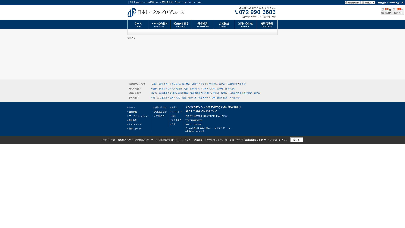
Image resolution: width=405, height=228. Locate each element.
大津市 (154, 84)
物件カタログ (135, 128)
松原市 (243, 84)
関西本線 (206, 93)
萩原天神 (202, 97)
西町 (204, 88)
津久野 (212, 97)
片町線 (216, 93)
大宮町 (212, 88)
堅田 (172, 97)
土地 (173, 116)
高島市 (195, 84)
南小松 (162, 88)
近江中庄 (192, 97)
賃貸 (173, 124)
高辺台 (179, 88)
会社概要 (133, 112)
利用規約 (133, 120)
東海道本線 (195, 93)
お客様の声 (159, 116)
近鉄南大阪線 (235, 93)
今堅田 (154, 88)
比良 (178, 97)
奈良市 (222, 84)
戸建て (174, 107)
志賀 (184, 97)
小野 (153, 97)
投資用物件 (176, 120)
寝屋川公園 (222, 97)
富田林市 (186, 84)
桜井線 (224, 93)
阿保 (186, 88)
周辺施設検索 (160, 112)
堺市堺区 (213, 84)
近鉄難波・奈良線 (252, 93)
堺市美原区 (164, 84)
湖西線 (154, 93)
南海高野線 (183, 93)
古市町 (220, 88)
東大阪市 (176, 84)
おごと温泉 (162, 97)
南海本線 (163, 93)
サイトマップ (135, 124)
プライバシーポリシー (139, 116)
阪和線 (173, 93)
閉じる (296, 140)
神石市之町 (230, 88)
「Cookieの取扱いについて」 (255, 140)
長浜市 (203, 84)
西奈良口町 (195, 88)
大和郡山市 (232, 84)
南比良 (171, 88)
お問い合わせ (160, 107)
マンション (176, 112)
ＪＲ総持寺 (234, 97)
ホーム (132, 107)
